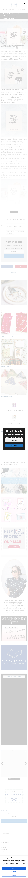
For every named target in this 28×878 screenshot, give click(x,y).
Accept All (14, 868)
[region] (14, 867)
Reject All (14, 875)
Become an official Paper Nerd (14, 437)
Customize (14, 871)
